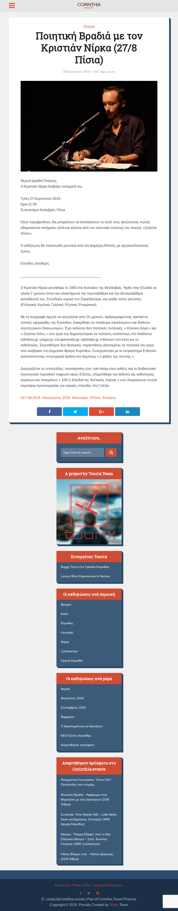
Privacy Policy (82, 885)
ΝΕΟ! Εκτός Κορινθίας (76, 735)
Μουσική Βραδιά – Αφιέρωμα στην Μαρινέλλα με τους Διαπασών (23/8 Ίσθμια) (85, 799)
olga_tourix (107, 71)
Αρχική (65, 689)
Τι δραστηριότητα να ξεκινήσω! (82, 726)
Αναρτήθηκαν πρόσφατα (77, 745)
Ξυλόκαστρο (69, 651)
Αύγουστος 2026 (72, 698)
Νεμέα (65, 642)
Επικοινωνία (63, 885)
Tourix (114, 905)
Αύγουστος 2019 (57, 398)
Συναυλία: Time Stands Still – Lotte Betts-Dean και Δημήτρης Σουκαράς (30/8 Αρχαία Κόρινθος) (89, 819)
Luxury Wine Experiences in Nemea (85, 576)
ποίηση (110, 398)
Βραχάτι (66, 604)
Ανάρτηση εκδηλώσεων (108, 885)
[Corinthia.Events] (89, 5)
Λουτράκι (81, 398)
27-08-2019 (31, 398)
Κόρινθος (67, 623)
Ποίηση (89, 26)
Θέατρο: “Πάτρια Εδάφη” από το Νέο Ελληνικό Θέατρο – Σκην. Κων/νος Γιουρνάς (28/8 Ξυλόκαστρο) (86, 839)
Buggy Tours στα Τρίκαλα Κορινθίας (85, 567)
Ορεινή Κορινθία (72, 660)
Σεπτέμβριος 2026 (73, 707)
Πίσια (96, 398)
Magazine (67, 717)
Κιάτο (64, 614)
